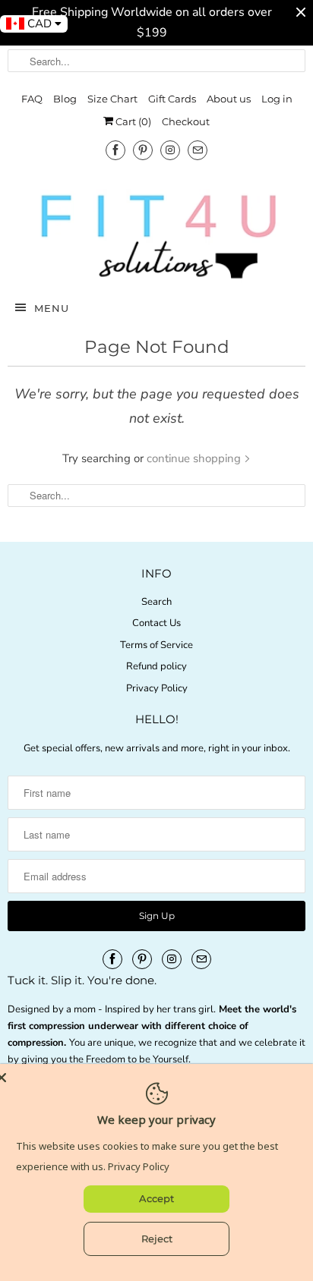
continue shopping (195, 458)
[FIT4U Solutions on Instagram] (170, 150)
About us (229, 99)
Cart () (132, 121)
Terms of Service (156, 645)
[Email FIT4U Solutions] (197, 150)
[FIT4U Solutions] (156, 235)
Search (156, 602)
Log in (276, 99)
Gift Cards (172, 99)
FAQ (32, 99)
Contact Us (156, 623)
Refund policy (156, 666)
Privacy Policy (157, 688)
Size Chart (112, 99)
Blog (65, 99)
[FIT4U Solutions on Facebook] (115, 150)
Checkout (186, 121)
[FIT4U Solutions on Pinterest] (143, 150)
